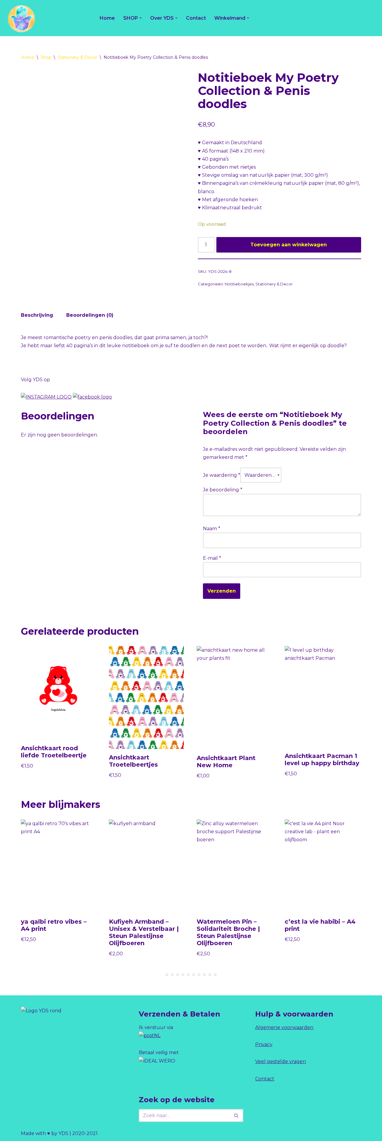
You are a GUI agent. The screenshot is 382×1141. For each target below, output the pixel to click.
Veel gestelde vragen (280, 1061)
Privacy (263, 1044)
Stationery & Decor (77, 57)
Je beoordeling (222, 490)
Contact (196, 18)
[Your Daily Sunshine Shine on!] (20, 18)
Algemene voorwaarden (284, 1027)
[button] (140, 18)
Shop (46, 57)
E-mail (212, 558)
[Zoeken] (236, 1115)
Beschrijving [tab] (37, 315)
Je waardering (221, 475)
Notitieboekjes (239, 284)
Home (107, 18)
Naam (211, 528)
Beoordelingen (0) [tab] (89, 315)
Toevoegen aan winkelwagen (288, 244)
